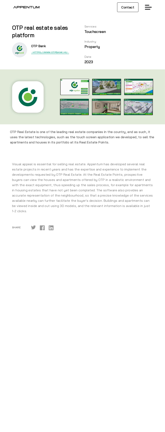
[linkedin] (51, 227)
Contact (127, 7)
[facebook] (42, 227)
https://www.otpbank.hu (50, 52)
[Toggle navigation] (148, 7)
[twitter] (33, 227)
